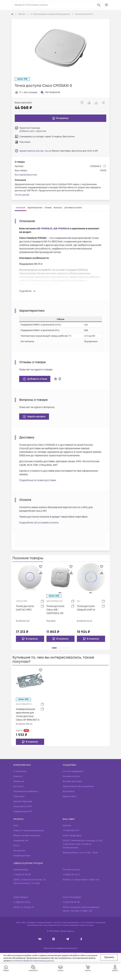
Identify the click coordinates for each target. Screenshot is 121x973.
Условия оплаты (71, 776)
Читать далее (22, 194)
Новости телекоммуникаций (28, 830)
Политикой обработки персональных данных (33, 961)
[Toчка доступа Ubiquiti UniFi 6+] (91, 577)
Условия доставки (72, 781)
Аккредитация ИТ (22, 811)
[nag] (81, 939)
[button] (106, 5)
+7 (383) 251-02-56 (21, 902)
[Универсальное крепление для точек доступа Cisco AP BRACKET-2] (30, 680)
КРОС (16, 845)
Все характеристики (26, 174)
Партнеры (19, 796)
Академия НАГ (21, 840)
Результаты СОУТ (22, 806)
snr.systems (19, 850)
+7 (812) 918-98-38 (71, 902)
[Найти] (99, 5)
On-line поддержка (73, 771)
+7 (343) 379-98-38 (22, 874)
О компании (20, 771)
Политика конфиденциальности (60, 948)
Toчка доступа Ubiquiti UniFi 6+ (86, 608)
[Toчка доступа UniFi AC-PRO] (30, 577)
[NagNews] (67, 939)
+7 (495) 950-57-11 (71, 830)
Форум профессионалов (26, 835)
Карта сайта (70, 796)
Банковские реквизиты (25, 791)
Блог (15, 825)
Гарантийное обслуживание (78, 786)
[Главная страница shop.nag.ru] (12, 14)
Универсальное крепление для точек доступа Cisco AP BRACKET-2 (27, 714)
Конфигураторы (22, 855)
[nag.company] (40, 939)
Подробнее (25, 291)
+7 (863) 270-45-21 (71, 874)
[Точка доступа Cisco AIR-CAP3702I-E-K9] (60, 577)
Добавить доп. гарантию (32, 131)
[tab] (20, 208)
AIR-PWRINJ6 (61, 228)
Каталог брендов (22, 801)
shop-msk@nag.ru (72, 835)
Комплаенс (69, 791)
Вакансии (18, 781)
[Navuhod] (53, 939)
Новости (17, 776)
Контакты (18, 786)
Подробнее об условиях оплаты (39, 522)
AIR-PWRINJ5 (44, 228)
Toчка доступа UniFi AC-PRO (25, 608)
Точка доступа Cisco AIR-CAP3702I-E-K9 (55, 610)
